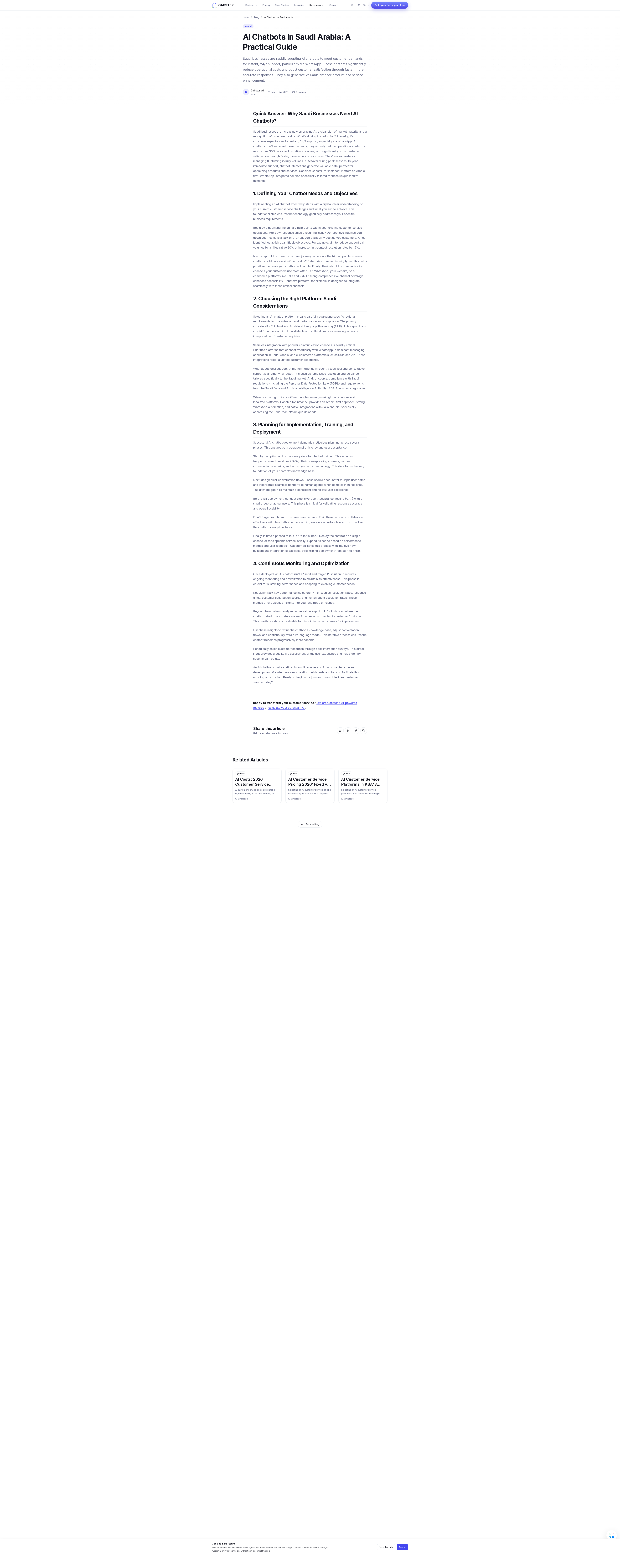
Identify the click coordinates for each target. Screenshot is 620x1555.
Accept (402, 1547)
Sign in (366, 5)
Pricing (266, 5)
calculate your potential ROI (286, 707)
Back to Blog (312, 824)
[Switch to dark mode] (352, 5)
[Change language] (358, 5)
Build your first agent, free (390, 5)
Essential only (386, 1547)
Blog (256, 17)
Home (246, 17)
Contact (333, 5)
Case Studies (282, 5)
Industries (299, 5)
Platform (249, 5)
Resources (315, 5)
